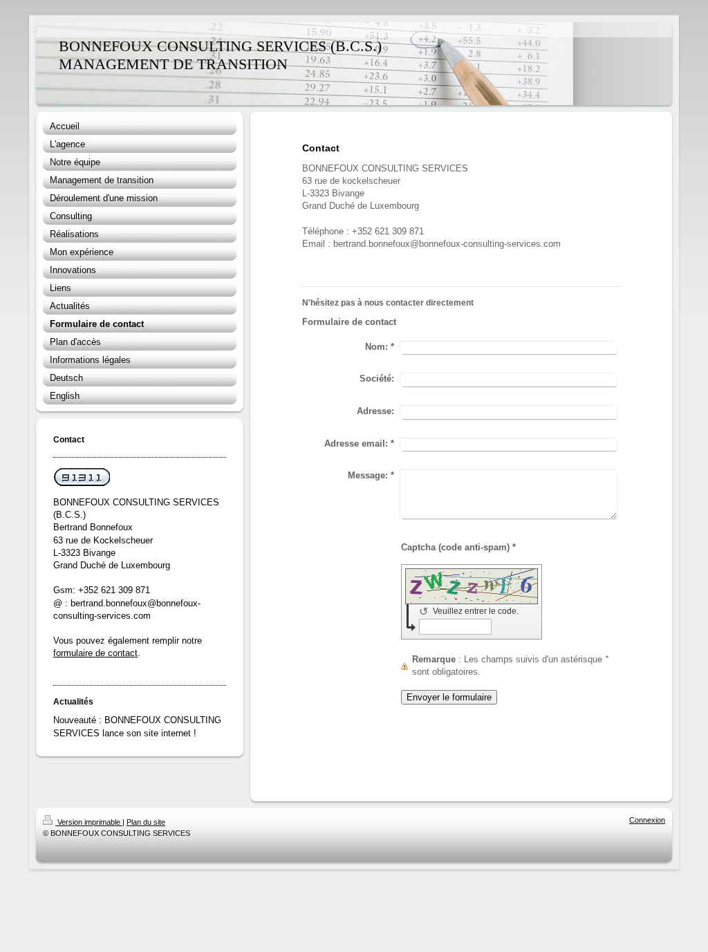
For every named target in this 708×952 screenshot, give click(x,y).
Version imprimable (88, 822)
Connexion (647, 820)
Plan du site (146, 822)
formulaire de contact (95, 653)
